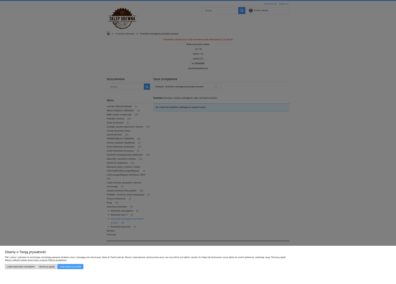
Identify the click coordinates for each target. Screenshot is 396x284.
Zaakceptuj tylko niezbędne (20, 266)
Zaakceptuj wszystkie (70, 266)
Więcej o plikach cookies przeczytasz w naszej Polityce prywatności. (36, 260)
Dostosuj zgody (47, 266)
